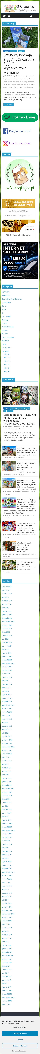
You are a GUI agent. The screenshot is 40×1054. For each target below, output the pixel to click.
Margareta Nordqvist (9, 85)
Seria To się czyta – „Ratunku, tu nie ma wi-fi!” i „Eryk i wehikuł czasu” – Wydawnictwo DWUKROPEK (19, 419)
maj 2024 (5, 681)
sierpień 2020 (7, 837)
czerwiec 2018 (7, 928)
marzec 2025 (6, 646)
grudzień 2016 (7, 990)
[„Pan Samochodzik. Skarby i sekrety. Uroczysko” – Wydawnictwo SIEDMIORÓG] (9, 542)
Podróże (5, 334)
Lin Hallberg (23, 82)
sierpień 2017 (7, 963)
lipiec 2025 (6, 632)
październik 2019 (8, 872)
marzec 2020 (6, 855)
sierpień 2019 (7, 879)
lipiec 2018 (6, 924)
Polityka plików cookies (19, 1051)
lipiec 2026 (6, 590)
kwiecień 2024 (7, 684)
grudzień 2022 (7, 740)
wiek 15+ (7, 361)
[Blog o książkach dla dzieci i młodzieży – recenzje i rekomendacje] (4, 15)
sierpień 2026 (7, 587)
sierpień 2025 (7, 628)
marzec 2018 (6, 938)
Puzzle (4, 344)
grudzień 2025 (7, 615)
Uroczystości (6, 348)
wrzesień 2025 (7, 625)
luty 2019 (5, 900)
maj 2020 (5, 848)
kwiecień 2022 (7, 768)
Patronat (5, 330)
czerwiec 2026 (7, 594)
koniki (14, 79)
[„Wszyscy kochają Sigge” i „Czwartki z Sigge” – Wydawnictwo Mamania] (20, 28)
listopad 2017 (7, 952)
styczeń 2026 (6, 611)
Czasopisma (6, 302)
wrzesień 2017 (7, 959)
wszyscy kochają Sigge (10, 87)
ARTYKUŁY (5, 292)
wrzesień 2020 (7, 834)
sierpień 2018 (7, 921)
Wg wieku (5, 351)
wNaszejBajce (19, 76)
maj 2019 (5, 889)
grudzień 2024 (7, 656)
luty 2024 (5, 691)
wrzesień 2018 (7, 917)
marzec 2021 (6, 813)
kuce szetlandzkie (13, 82)
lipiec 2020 (6, 841)
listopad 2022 (7, 743)
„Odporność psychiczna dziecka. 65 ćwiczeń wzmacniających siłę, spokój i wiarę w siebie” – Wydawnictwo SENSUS (26, 527)
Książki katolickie (8, 327)
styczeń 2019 (6, 903)
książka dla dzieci (21, 79)
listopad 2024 (7, 660)
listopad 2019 (7, 869)
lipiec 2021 (6, 799)
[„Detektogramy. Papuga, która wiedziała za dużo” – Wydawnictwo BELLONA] (9, 447)
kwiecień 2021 (7, 809)
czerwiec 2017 (7, 969)
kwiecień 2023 (7, 726)
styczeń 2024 (6, 695)
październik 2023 (8, 705)
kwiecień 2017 (7, 976)
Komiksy (5, 320)
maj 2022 (5, 764)
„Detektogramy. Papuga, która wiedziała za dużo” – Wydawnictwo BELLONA (27, 450)
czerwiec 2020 (7, 844)
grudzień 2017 (7, 949)
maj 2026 (5, 597)
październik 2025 (8, 622)
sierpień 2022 (7, 754)
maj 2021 (5, 806)
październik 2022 (8, 747)
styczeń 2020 (6, 862)
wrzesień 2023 (7, 708)
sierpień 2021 (7, 795)
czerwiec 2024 (7, 677)
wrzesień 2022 (7, 750)
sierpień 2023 (7, 712)
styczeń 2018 (6, 945)
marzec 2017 (6, 980)
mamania (31, 82)
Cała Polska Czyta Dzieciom (12, 299)
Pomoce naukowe (8, 337)
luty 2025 (5, 649)
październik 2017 (8, 956)
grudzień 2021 (7, 782)
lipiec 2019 (6, 882)
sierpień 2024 (7, 670)
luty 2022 (5, 775)
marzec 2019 (6, 896)
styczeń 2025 (6, 653)
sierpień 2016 (7, 1001)
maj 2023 (5, 722)
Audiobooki (6, 295)
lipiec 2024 (6, 674)
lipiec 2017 (6, 966)
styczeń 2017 (6, 987)
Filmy (4, 309)
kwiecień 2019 (7, 893)
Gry (3, 313)
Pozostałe (5, 341)
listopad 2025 (7, 618)
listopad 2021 (7, 785)
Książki (7, 51)
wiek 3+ (7, 364)
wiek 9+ (21, 51)
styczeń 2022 (6, 778)
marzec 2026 (6, 604)
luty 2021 (5, 816)
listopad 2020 (7, 827)
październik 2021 (8, 789)
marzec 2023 (6, 729)
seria (28, 85)
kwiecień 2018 (7, 935)
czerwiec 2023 (7, 719)
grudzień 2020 (7, 823)
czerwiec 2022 (7, 761)
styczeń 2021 (6, 820)
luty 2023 (5, 733)
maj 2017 (5, 973)
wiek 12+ (7, 357)
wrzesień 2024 (7, 667)
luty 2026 (5, 608)
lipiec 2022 (6, 757)
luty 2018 (5, 942)
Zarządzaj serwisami (19, 1027)
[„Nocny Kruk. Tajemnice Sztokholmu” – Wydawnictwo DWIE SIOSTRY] (9, 462)
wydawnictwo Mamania (25, 87)
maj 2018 (5, 931)
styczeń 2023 (6, 736)
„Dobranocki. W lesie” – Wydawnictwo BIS (25, 563)
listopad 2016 (7, 994)
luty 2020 (5, 858)
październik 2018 (8, 914)
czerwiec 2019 (7, 886)
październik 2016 (8, 997)
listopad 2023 (7, 702)
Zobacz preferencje (20, 1046)
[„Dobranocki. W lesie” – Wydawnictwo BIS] (9, 561)
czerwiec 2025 (7, 635)
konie (9, 79)
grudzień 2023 (7, 698)
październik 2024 (8, 663)
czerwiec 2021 (7, 802)
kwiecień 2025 (7, 642)
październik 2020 (8, 830)
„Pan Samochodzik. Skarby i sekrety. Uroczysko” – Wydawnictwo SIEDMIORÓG (24, 547)
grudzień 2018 (7, 907)
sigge (32, 85)
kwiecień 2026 (7, 601)
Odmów (20, 1040)
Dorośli (4, 306)
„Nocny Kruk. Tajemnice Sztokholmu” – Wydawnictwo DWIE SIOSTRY (26, 466)
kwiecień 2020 (7, 851)
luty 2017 (5, 983)
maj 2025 (5, 639)
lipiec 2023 (6, 715)
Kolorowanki (6, 316)
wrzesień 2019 (7, 876)
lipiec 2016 (6, 1004)
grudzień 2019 (7, 865)
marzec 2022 (6, 771)
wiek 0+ (7, 354)
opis (18, 85)
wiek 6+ (13, 51)
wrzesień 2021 (7, 792)
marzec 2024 (6, 688)
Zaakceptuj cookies (20, 1033)
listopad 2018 (7, 910)
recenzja (23, 85)
